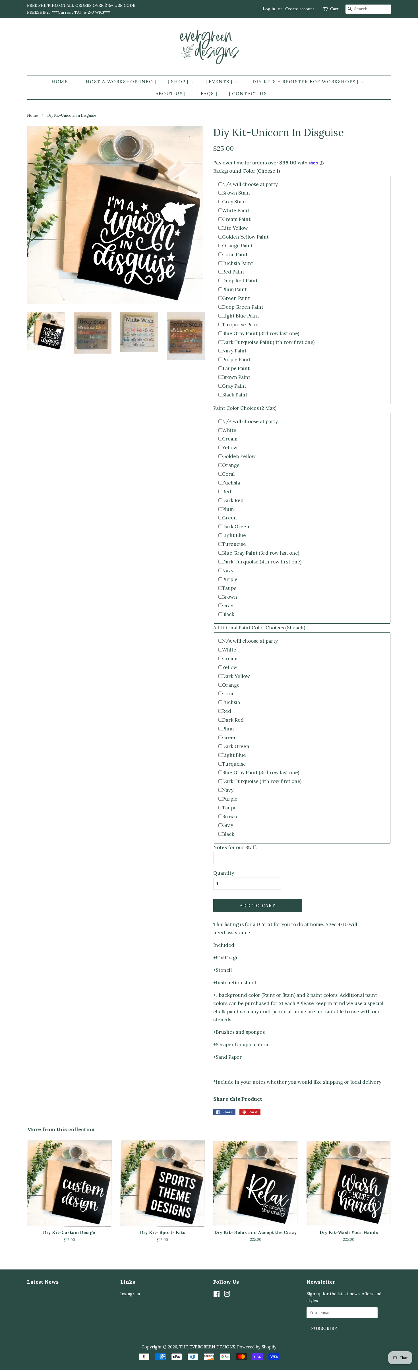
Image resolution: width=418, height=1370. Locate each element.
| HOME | (59, 81)
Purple (229, 579)
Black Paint (234, 395)
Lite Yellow (235, 228)
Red (226, 491)
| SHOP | (179, 81)
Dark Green (235, 526)
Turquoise (234, 544)
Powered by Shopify (256, 1347)
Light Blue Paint (240, 316)
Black (228, 614)
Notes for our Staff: (235, 847)
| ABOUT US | (169, 93)
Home (32, 115)
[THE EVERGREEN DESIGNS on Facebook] (216, 1295)
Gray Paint (234, 386)
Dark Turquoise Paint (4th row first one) (268, 342)
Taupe (229, 588)
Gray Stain (234, 202)
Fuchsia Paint (237, 263)
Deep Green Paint (242, 307)
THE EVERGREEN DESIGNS (207, 1347)
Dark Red (233, 500)
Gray (227, 605)
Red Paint (233, 272)
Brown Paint (236, 377)
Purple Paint (236, 359)
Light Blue (234, 535)
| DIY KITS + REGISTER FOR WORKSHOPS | (305, 81)
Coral (228, 474)
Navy (227, 570)
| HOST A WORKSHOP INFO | (119, 81)
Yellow (229, 447)
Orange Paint (237, 246)
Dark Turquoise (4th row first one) (261, 562)
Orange (231, 465)
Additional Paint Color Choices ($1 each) (259, 628)
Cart (334, 8)
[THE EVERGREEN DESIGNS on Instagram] (227, 1295)
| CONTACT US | (249, 93)
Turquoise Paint (240, 324)
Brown (229, 597)
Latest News (43, 1282)
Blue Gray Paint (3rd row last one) (260, 333)
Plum (228, 509)
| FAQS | (207, 93)
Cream (229, 439)
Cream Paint (236, 219)
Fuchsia (231, 483)
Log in (269, 8)
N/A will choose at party (250, 184)
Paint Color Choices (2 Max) (244, 408)
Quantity (223, 873)
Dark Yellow (236, 676)
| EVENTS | (220, 81)
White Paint (235, 210)
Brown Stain (236, 193)
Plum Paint (234, 289)
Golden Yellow (239, 456)
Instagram (130, 1293)
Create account (299, 8)
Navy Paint (234, 351)
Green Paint (236, 298)
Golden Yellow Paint (245, 237)
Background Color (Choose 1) (246, 171)
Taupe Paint (236, 368)
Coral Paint (235, 254)
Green (229, 518)
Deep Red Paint (240, 280)
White (229, 430)
